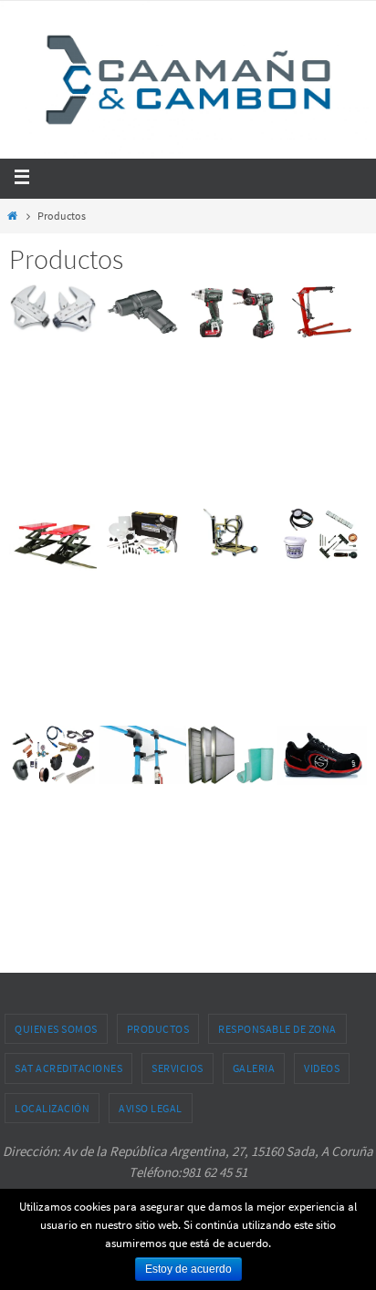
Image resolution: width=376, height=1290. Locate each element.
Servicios (177, 1068)
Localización (52, 1108)
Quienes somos (56, 1029)
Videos (321, 1068)
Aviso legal (151, 1108)
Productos (158, 1029)
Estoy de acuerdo (188, 1269)
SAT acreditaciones (68, 1068)
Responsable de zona (277, 1029)
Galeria (254, 1068)
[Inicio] (12, 215)
